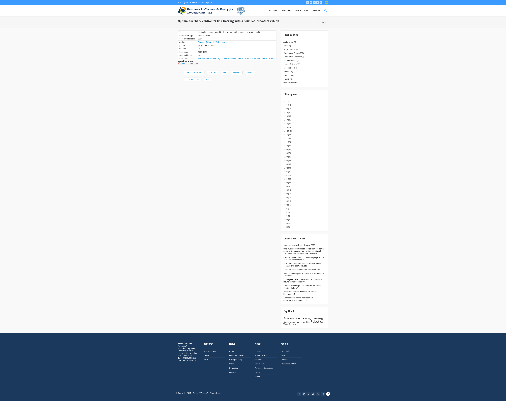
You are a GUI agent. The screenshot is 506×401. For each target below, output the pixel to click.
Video (231, 364)
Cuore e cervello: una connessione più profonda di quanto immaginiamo (303, 258)
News (231, 351)
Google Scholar (194, 72)
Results (207, 359)
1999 (285, 186)
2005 (285, 164)
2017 (285, 120)
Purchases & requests (264, 368)
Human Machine (303, 322)
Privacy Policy (215, 393)
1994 (285, 205)
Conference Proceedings (293, 56)
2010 (285, 145)
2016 (285, 123)
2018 (285, 116)
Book (285, 45)
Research (274, 10)
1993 (285, 208)
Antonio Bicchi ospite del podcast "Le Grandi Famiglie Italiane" (302, 286)
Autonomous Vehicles (207, 58)
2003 (285, 171)
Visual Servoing (289, 324)
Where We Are (261, 355)
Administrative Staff (288, 364)
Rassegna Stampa (236, 359)
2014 (285, 131)
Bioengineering (311, 318)
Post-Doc (284, 355)
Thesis (286, 79)
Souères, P (202, 42)
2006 (285, 160)
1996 (285, 197)
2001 (285, 179)
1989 (285, 223)
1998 (285, 190)
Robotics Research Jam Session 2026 (299, 245)
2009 (285, 149)
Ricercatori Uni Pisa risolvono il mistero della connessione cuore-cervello (302, 264)
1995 (285, 201)
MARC (250, 72)
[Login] (326, 2)
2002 (285, 175)
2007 (285, 156)
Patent (286, 71)
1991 (285, 216)
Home (323, 22)
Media (298, 10)
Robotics (316, 321)
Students (284, 359)
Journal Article (289, 64)
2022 (285, 101)
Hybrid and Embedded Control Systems (234, 58)
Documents (259, 364)
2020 (285, 108)
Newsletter (233, 368)
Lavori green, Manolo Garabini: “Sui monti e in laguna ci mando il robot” (302, 280)
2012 (285, 138)
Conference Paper (291, 53)
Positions (258, 359)
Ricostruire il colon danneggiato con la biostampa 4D (299, 292)
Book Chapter (289, 49)
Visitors (258, 376)
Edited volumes (289, 60)
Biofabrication (289, 322)
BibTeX (212, 72)
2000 (285, 182)
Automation (291, 318)
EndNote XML (192, 79)
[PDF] (183, 63)
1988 (285, 227)
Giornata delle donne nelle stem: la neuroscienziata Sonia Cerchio (298, 298)
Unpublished (288, 82)
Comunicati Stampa (236, 355)
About (306, 10)
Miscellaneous (289, 68)
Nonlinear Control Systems (263, 58)
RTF (224, 72)
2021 (285, 105)
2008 (285, 153)
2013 (285, 134)
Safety (257, 372)
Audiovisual (288, 42)
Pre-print (287, 75)
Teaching (287, 10)
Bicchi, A (221, 42)
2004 (285, 168)
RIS (207, 79)
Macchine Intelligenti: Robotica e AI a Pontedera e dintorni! (303, 274)
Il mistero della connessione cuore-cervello (301, 269)
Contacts (232, 372)
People (316, 10)
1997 (285, 193)
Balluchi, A (212, 42)
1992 (285, 212)
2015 (285, 127)
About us (258, 351)
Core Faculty (285, 351)
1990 (285, 219)
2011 (285, 142)
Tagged (236, 72)
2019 (285, 112)
